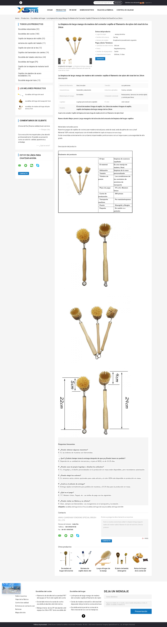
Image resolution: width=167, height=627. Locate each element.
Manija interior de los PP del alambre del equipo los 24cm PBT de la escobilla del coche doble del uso (51, 609)
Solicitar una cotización (132, 2)
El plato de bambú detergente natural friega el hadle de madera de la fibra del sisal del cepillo (121, 570)
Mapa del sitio (20, 612)
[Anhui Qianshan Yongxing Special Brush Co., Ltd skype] (39, 165)
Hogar (50, 10)
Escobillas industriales (27, 29)
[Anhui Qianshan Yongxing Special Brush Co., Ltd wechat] (33, 165)
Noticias (18, 609)
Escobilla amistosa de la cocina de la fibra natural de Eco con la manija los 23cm (84, 609)
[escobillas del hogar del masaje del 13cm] (20, 101)
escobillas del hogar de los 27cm (75, 507)
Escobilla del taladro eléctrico (30, 57)
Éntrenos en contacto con (25, 606)
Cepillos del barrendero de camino (31, 52)
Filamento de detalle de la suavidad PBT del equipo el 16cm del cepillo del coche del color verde (51, 597)
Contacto (100, 58)
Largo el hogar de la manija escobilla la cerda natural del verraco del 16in (103, 570)
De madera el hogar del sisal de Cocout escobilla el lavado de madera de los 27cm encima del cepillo (66, 570)
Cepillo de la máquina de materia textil (33, 66)
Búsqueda (118, 3)
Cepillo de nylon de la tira (28, 48)
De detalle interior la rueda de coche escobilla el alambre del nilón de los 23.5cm (50, 603)
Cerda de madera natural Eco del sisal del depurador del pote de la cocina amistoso (86, 603)
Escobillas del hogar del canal (34, 94)
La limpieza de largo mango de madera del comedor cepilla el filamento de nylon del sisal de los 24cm (75, 68)
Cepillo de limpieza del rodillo (29, 38)
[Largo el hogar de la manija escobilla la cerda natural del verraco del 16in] (103, 558)
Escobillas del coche (26, 34)
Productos (61, 10)
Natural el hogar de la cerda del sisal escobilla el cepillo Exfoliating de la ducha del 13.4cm (140, 570)
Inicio (17, 18)
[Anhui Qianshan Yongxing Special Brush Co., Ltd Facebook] (21, 2)
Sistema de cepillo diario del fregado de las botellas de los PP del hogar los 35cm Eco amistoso (85, 570)
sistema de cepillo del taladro (30, 43)
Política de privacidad (40, 624)
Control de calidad (125, 10)
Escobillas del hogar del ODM (114, 507)
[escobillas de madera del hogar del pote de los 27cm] (20, 107)
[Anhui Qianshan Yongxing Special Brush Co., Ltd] (27, 10)
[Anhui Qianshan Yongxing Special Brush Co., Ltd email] (21, 165)
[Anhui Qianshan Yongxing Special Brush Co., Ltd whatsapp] (27, 165)
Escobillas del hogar (38, 18)
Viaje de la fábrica (105, 10)
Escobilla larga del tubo (27, 80)
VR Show (72, 10)
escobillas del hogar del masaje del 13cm (38, 101)
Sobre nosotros (87, 10)
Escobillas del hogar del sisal (95, 507)
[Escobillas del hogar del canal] (20, 94)
